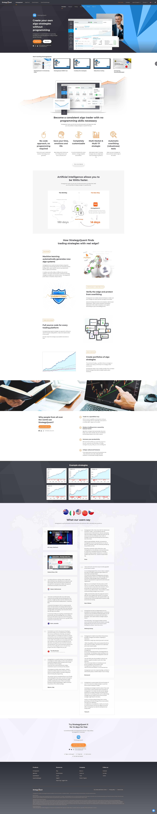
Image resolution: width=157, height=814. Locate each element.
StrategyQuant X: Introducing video (41, 71)
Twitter (104, 775)
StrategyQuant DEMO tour (61, 70)
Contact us (81, 773)
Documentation (59, 773)
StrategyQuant (19, 2)
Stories (88, 6)
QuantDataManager (45, 2)
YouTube (105, 773)
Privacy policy (112, 789)
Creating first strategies (80, 70)
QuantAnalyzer (35, 2)
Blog (57, 770)
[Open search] (155, 2)
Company (128, 2)
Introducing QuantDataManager (119, 71)
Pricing (76, 6)
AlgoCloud (27, 2)
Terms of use (120, 789)
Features (70, 6)
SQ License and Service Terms (100, 789)
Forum (57, 775)
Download (82, 6)
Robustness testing (99, 70)
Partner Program (83, 778)
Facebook (105, 770)
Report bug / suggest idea (61, 780)
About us (81, 770)
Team (80, 775)
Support (57, 778)
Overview (63, 6)
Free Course (120, 2)
